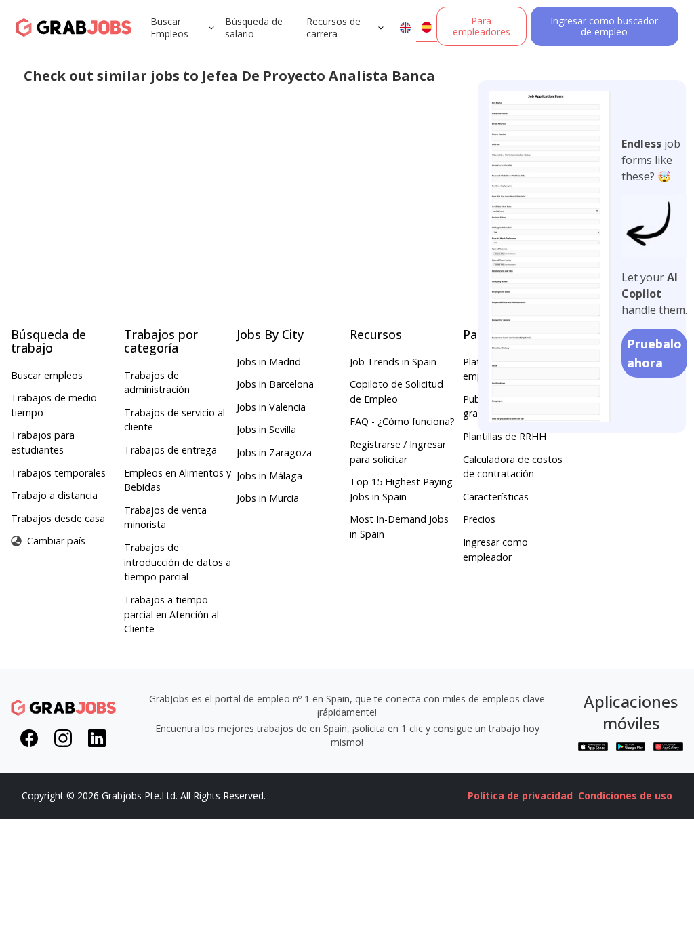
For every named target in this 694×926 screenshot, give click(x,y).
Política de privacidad (520, 795)
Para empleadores (481, 26)
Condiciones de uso (625, 795)
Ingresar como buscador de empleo (604, 26)
